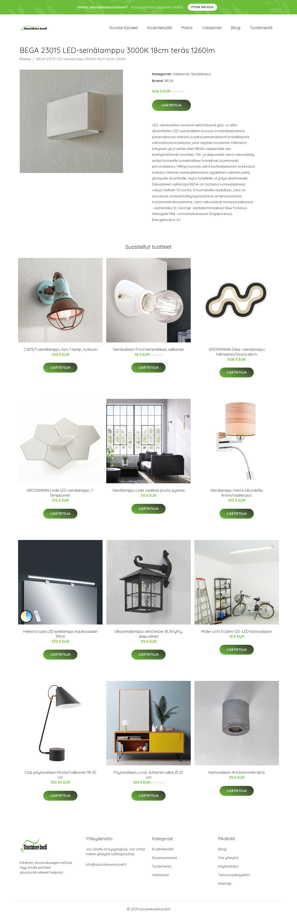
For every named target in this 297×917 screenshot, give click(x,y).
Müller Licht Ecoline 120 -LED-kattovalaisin (236, 631)
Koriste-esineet (124, 27)
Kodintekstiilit (159, 27)
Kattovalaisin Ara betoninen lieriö (237, 772)
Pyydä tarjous (202, 7)
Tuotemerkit (261, 27)
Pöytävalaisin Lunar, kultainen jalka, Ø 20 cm (148, 775)
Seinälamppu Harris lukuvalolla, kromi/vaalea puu (236, 493)
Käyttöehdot (228, 866)
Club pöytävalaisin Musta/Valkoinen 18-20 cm (60, 775)
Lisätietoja (171, 105)
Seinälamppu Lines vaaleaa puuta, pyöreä (148, 490)
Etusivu (25, 59)
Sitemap (224, 883)
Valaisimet (212, 27)
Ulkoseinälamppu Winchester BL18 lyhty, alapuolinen (149, 634)
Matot (187, 27)
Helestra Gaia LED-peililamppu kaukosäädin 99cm (60, 634)
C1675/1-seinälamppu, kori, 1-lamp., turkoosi (60, 349)
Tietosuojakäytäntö (234, 875)
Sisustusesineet (164, 857)
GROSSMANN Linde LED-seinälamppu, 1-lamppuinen (60, 493)
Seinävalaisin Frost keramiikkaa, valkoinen (148, 349)
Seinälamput (201, 74)
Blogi (235, 27)
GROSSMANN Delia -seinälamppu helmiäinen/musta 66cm (237, 352)
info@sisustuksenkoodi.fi (106, 864)
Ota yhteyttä (228, 857)
